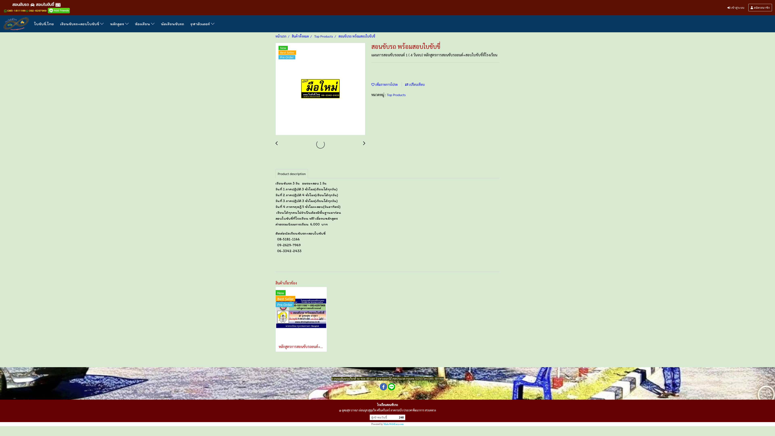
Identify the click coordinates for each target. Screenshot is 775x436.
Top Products (396, 95)
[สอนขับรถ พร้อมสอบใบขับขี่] (320, 89)
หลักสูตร (117, 23)
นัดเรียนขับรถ (172, 23)
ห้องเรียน (143, 23)
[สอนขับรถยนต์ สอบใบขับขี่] (59, 10)
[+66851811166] (5, 10)
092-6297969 (37, 10)
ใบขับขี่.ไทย (44, 23)
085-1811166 (16, 10)
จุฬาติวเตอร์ (200, 23)
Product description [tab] (292, 174)
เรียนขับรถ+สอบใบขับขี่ (80, 23)
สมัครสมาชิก (761, 7)
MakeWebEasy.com (393, 424)
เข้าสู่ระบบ (737, 7)
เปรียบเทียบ (416, 84)
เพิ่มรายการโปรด (386, 84)
